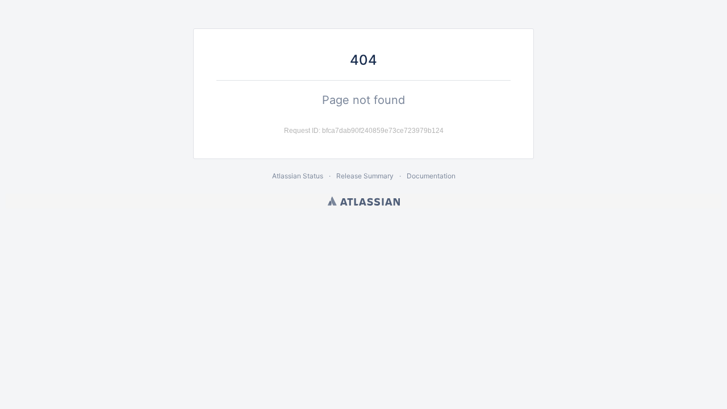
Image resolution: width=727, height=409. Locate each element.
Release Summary (365, 176)
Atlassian (364, 201)
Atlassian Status (297, 176)
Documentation (431, 176)
